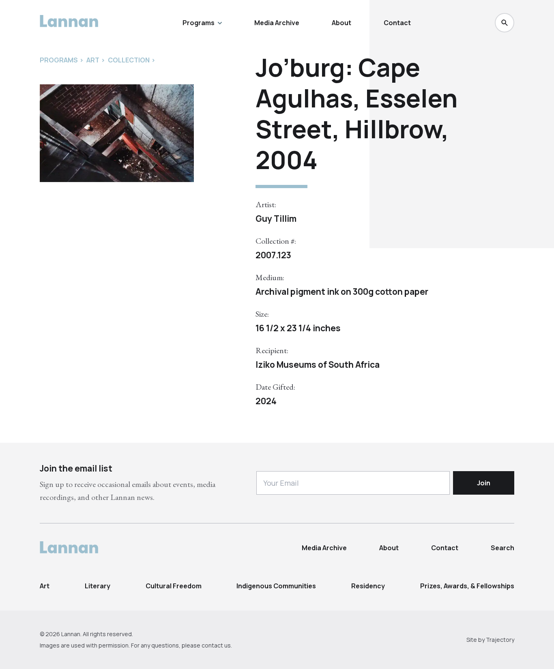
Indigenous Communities (276, 585)
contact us (216, 645)
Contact (397, 22)
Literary (97, 585)
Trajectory (500, 639)
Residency (368, 585)
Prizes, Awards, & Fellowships (467, 585)
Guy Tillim (276, 218)
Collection (129, 60)
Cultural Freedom (174, 585)
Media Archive (276, 22)
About (341, 22)
